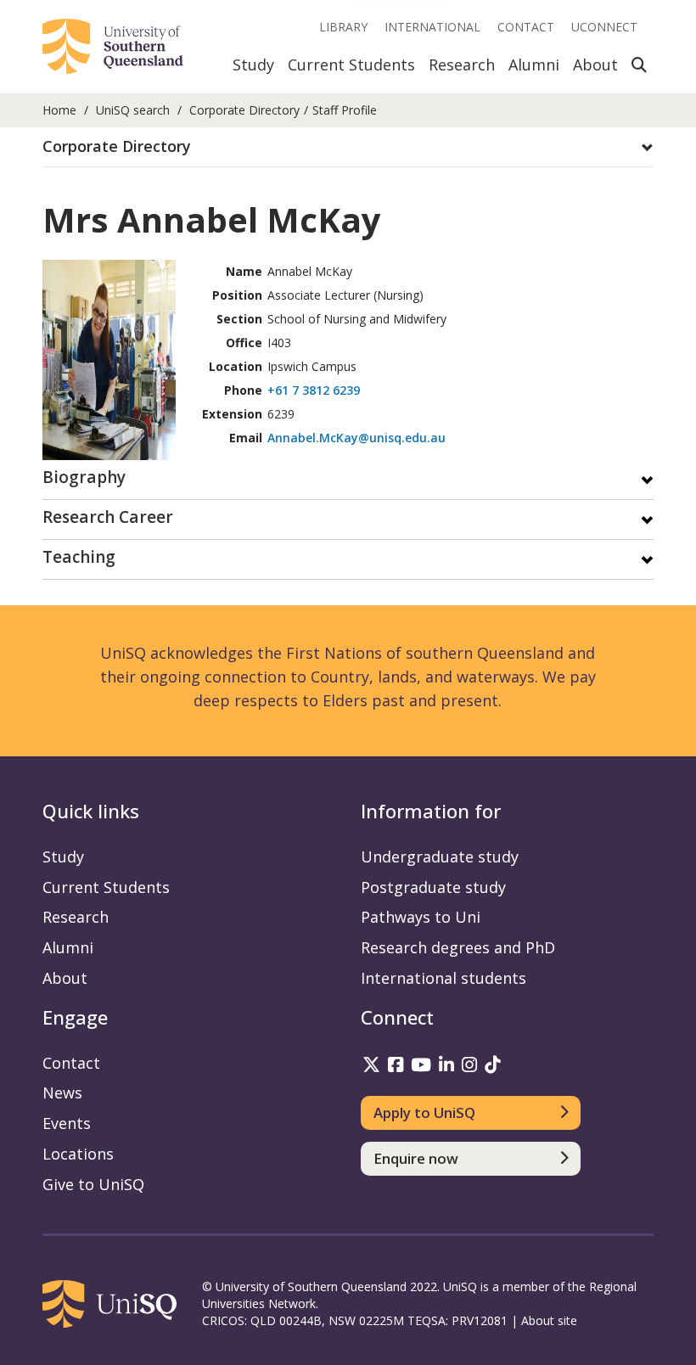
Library (343, 27)
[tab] (348, 147)
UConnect (604, 27)
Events (66, 1123)
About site (549, 1320)
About (595, 64)
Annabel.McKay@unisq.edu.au (356, 438)
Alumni (533, 64)
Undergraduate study (440, 856)
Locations (78, 1153)
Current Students (351, 64)
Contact (525, 27)
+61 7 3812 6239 (313, 390)
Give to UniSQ (93, 1184)
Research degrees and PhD (458, 947)
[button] (348, 146)
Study (253, 64)
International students (443, 978)
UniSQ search (133, 110)
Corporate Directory (244, 110)
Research (462, 64)
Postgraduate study (433, 887)
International (432, 27)
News (62, 1092)
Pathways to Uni (420, 917)
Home (59, 110)
